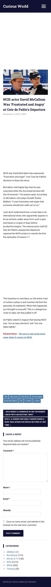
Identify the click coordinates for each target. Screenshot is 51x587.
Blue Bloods (12, 555)
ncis (20, 401)
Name (6, 487)
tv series (28, 401)
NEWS (9, 565)
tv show (36, 401)
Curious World (15, 6)
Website (7, 510)
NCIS (24, 114)
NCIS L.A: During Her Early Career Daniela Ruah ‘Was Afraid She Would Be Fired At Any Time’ (25, 422)
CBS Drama (14, 397)
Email (6, 499)
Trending (11, 569)
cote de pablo (36, 397)
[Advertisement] (25, 39)
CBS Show (25, 397)
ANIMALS (11, 552)
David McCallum (10, 401)
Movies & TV (12, 558)
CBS (5, 397)
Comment (8, 451)
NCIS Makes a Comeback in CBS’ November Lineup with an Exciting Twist (25, 413)
